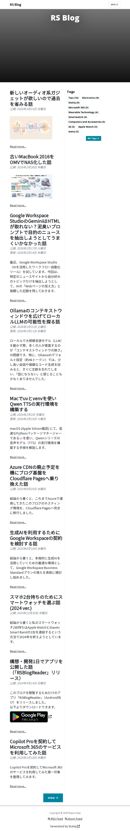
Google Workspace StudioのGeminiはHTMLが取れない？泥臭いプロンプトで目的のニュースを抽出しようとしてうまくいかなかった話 (35, 229)
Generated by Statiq (63, 826)
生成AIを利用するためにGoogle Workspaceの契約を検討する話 (36, 538)
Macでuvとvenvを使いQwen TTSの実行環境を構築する (34, 404)
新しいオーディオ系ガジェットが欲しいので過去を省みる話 (35, 98)
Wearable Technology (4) (83, 112)
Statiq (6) (73, 102)
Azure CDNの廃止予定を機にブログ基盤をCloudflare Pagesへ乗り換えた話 (35, 475)
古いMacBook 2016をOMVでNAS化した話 (32, 159)
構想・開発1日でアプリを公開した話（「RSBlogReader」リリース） (36, 669)
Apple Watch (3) (87, 126)
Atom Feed (74, 819)
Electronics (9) (90, 97)
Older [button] (52, 797)
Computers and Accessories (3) (86, 121)
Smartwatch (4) (77, 117)
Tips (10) (73, 97)
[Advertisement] (65, 53)
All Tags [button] (93, 138)
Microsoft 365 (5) (78, 107)
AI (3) (71, 126)
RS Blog (15, 4)
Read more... (18, 146)
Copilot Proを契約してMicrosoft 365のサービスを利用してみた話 (35, 747)
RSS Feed (56, 819)
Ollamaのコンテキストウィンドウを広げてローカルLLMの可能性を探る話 (36, 316)
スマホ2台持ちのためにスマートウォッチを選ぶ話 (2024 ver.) (36, 602)
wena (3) (73, 131)
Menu (113, 4)
